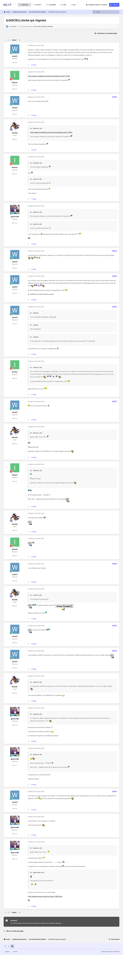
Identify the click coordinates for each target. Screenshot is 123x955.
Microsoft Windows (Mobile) (43, 26)
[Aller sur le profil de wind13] (7, 26)
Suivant (14, 40)
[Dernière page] (20, 40)
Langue (7, 951)
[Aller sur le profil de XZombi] (14, 125)
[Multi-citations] (28, 65)
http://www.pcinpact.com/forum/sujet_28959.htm (45, 896)
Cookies (15, 951)
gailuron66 (15, 217)
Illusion (15, 83)
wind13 (14, 26)
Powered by (110, 951)
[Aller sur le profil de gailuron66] (14, 209)
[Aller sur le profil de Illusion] (14, 75)
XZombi (15, 133)
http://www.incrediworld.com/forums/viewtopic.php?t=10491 (49, 76)
